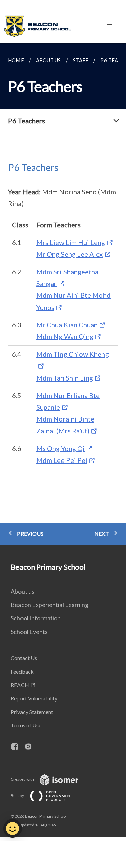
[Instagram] (31, 747)
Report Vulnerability (34, 698)
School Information (36, 618)
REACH (20, 685)
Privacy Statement (32, 712)
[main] (63, 294)
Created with (23, 779)
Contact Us (24, 658)
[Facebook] (17, 747)
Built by (18, 795)
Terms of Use (26, 725)
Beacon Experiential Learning (49, 604)
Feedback (22, 671)
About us (22, 591)
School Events (29, 631)
